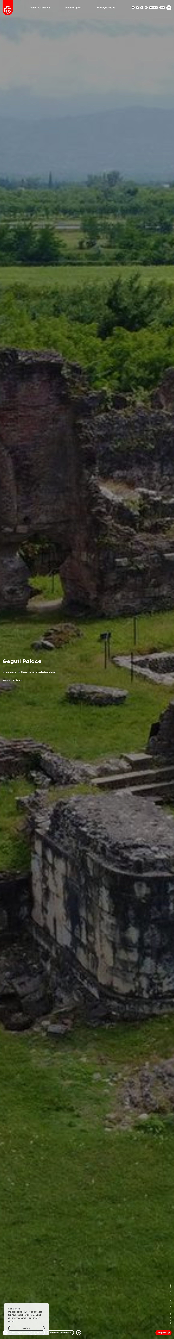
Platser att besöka (40, 7)
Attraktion (10, 672)
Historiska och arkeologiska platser (38, 672)
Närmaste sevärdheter (60, 1332)
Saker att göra (73, 7)
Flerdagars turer (106, 7)
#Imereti (7, 680)
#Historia (17, 680)
